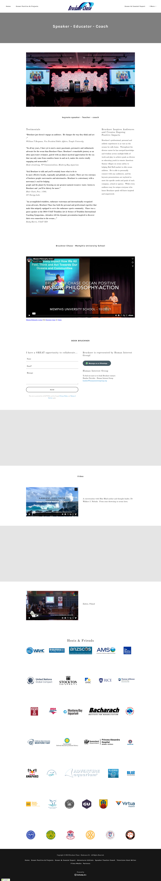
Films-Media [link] (76, 863)
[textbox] (52, 358)
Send (52, 390)
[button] (153, 6)
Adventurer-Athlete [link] (85, 860)
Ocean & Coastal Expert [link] (135, 6)
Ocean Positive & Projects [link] (27, 6)
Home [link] (8, 6)
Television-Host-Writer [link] (126, 860)
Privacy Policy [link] (64, 396)
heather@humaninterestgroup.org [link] (95, 381)
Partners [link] (86, 863)
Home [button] (27, 860)
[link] (80, 6)
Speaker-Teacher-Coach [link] (105, 860)
